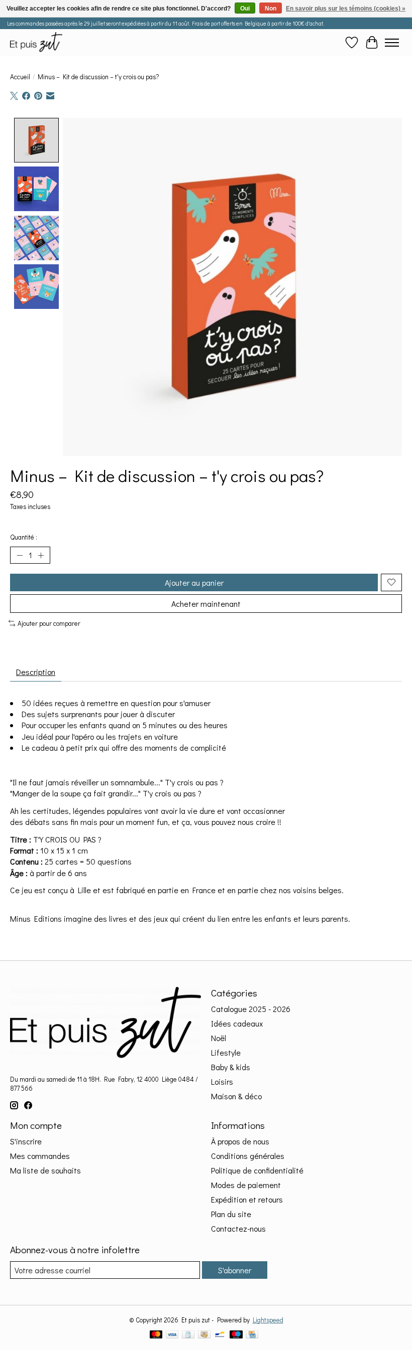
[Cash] (204, 1335)
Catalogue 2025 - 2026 (250, 1008)
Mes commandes (40, 1155)
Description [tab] (35, 671)
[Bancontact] (220, 1335)
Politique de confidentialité (257, 1170)
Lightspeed (268, 1319)
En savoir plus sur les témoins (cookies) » (345, 8)
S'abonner (234, 1270)
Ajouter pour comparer (49, 623)
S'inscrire (26, 1141)
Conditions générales (247, 1155)
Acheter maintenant (206, 603)
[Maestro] (236, 1335)
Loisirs (222, 1081)
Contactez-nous (238, 1228)
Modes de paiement (246, 1184)
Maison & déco (236, 1096)
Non (270, 8)
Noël (218, 1038)
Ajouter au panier (194, 582)
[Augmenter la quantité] (40, 555)
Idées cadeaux (237, 1023)
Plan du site (231, 1214)
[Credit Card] (252, 1335)
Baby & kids (230, 1067)
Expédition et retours (247, 1199)
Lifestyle (226, 1052)
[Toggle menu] (392, 43)
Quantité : (23, 537)
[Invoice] (188, 1335)
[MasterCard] (156, 1335)
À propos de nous (240, 1141)
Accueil (20, 76)
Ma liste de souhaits (45, 1170)
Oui (245, 8)
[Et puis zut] (36, 42)
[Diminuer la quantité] (19, 555)
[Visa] (172, 1335)
